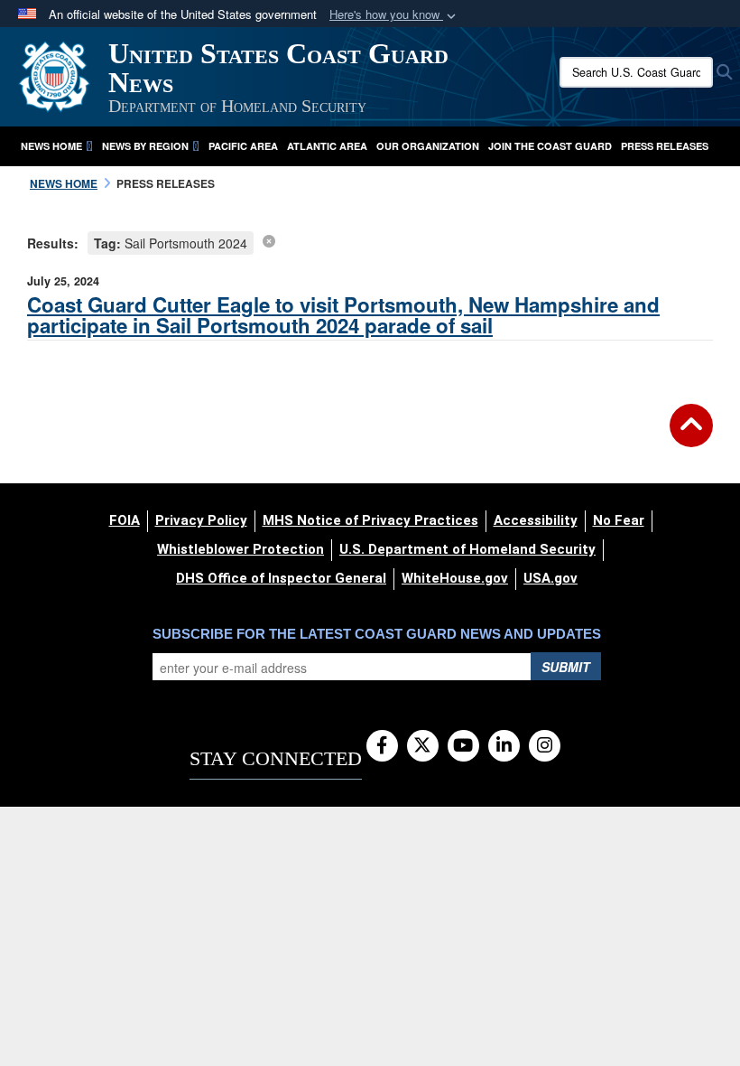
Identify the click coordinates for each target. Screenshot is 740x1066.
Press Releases (664, 146)
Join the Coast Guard (550, 146)
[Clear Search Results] (269, 240)
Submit (565, 667)
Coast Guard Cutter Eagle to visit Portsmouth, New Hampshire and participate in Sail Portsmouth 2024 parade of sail (343, 315)
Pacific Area (243, 146)
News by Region (145, 146)
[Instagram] (544, 746)
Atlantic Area (327, 146)
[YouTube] (463, 746)
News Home (51, 146)
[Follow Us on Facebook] (382, 746)
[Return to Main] (691, 436)
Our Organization (427, 146)
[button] (394, 14)
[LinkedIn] (504, 746)
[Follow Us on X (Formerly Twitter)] (423, 746)
